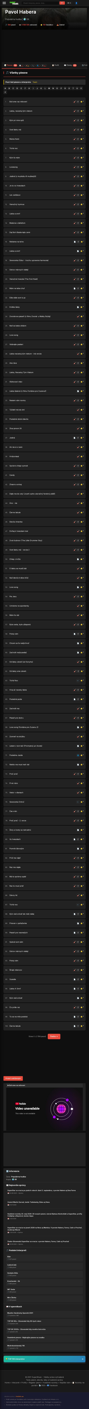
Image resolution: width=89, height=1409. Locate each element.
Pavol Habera (20, 12)
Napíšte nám (65, 1383)
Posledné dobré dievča (18, 419)
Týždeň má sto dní (17, 410)
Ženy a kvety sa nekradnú (20, 830)
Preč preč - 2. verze (17, 820)
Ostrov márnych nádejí (18, 270)
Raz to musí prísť (16, 886)
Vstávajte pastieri (16, 344)
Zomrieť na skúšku (17, 736)
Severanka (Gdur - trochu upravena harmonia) (29, 260)
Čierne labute (15, 512)
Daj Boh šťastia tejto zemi (19, 232)
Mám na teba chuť (17, 288)
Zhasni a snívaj (15, 484)
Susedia (12, 979)
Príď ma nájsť (15, 858)
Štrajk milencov (15, 970)
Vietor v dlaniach (16, 792)
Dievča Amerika (15, 522)
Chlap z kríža (14, 559)
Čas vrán (13, 811)
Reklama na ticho (16, 242)
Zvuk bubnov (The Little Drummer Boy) (25, 540)
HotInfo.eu (20, 1396)
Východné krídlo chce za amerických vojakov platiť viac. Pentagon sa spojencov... (34, 1402)
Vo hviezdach (15, 839)
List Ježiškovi (14, 195)
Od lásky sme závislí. (17, 671)
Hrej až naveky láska (18, 690)
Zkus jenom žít (15, 428)
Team (35, 82)
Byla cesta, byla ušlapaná (19, 624)
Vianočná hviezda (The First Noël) (23, 279)
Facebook (53, 1385)
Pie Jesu (12, 596)
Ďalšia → (54, 1036)
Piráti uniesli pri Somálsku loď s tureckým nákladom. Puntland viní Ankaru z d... (32, 1399)
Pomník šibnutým (16, 848)
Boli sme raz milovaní (18, 102)
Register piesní (35, 1383)
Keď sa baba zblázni (17, 326)
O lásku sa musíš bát (17, 568)
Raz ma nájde (15, 867)
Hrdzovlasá (14, 456)
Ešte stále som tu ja (17, 298)
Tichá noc (13, 148)
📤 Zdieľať (61, 25)
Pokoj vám (13, 634)
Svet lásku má (15, 130)
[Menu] (4, 3)
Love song (13, 335)
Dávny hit (13, 895)
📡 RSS (42, 1385)
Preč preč (13, 774)
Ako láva (13, 363)
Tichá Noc (13, 680)
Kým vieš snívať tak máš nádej (21, 914)
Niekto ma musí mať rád (19, 764)
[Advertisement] (44, 46)
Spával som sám (16, 942)
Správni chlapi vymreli (18, 466)
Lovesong (13, 167)
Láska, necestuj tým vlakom (20, 111)
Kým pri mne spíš (16, 120)
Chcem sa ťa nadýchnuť (19, 643)
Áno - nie (13, 503)
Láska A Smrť (15, 989)
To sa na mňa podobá (18, 1017)
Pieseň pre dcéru (16, 718)
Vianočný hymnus (16, 204)
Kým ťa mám (14, 158)
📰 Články (70, 65)
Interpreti (15, 1383)
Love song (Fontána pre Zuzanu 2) (23, 727)
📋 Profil (55, 65)
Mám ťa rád (14, 615)
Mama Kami (14, 139)
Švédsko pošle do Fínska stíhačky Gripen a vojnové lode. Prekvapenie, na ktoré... (33, 1405)
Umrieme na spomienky (19, 606)
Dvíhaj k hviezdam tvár (18, 531)
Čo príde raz (14, 1007)
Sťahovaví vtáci (15, 382)
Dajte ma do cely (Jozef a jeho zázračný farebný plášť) (32, 494)
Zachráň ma (14, 708)
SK (70, 3)
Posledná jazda (15, 699)
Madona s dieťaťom (17, 223)
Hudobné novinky (50, 1383)
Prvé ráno (13, 783)
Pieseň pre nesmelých (18, 933)
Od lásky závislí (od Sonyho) (21, 662)
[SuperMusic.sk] (14, 3)
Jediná (12, 438)
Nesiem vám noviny (17, 400)
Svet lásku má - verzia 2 (19, 550)
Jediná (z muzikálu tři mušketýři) (22, 176)
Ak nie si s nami (15, 447)
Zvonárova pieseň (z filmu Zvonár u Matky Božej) (29, 316)
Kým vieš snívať (15, 998)
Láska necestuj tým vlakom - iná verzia (25, 354)
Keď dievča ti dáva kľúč (18, 578)
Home (7, 1383)
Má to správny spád (17, 876)
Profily (24, 1383)
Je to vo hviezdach (17, 186)
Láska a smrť (14, 214)
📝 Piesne (25, 65)
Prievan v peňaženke (18, 923)
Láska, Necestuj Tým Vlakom (21, 372)
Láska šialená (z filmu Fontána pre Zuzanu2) (27, 391)
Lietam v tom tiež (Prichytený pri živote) (25, 746)
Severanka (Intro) (16, 802)
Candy (12, 475)
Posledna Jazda (16, 755)
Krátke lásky (14, 307)
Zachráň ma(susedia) (18, 652)
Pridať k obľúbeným (13, 1078)
